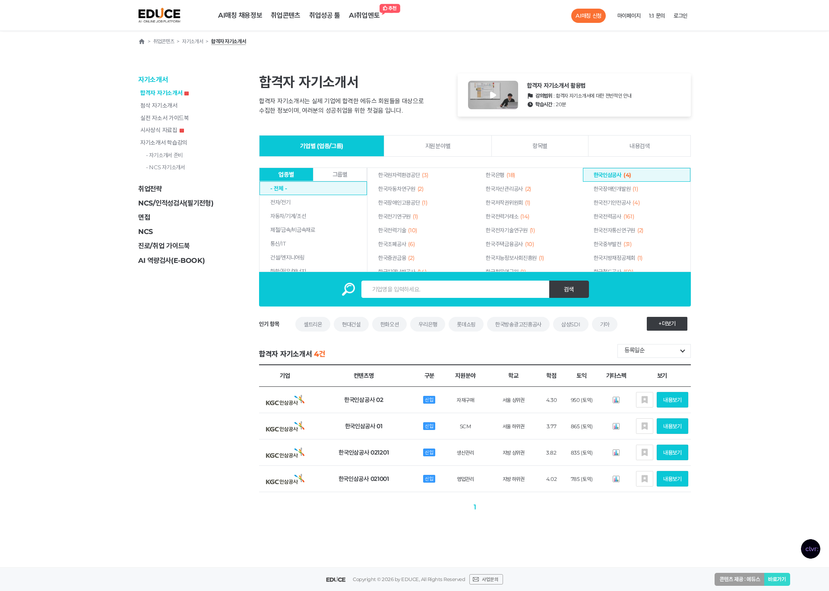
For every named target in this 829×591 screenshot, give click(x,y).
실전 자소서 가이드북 (164, 117)
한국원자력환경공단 (403, 174)
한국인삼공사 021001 (364, 479)
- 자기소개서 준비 (164, 155)
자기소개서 (153, 80)
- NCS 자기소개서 (165, 167)
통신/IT (278, 243)
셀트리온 (313, 324)
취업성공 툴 (324, 15)
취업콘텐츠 (286, 15)
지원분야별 (438, 146)
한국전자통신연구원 (618, 230)
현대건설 (351, 324)
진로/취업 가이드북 (164, 246)
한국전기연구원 (398, 216)
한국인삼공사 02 (363, 400)
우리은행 (427, 324)
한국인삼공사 (612, 174)
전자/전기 (280, 202)
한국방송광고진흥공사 (518, 324)
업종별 (286, 174)
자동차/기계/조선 (288, 215)
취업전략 (150, 189)
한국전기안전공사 (617, 202)
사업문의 (490, 579)
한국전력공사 (614, 216)
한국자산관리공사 (508, 188)
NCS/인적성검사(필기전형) (176, 203)
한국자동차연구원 (401, 188)
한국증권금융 (396, 257)
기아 (604, 324)
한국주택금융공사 (510, 243)
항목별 (539, 146)
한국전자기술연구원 (510, 230)
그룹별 (340, 174)
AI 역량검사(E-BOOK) (171, 260)
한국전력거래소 (507, 216)
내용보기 (672, 399)
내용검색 (640, 146)
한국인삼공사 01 (364, 426)
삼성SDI (570, 324)
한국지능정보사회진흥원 (515, 257)
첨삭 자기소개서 (158, 105)
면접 (144, 217)
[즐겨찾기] (644, 400)
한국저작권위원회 (508, 202)
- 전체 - (278, 188)
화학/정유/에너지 (288, 271)
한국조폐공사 (396, 243)
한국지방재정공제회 (618, 257)
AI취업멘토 (364, 15)
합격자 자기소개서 (161, 92)
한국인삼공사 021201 (364, 452)
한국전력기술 (397, 230)
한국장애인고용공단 (402, 202)
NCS (145, 232)
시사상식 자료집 (158, 129)
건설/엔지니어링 (287, 257)
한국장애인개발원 (616, 188)
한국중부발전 (613, 243)
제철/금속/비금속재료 (292, 229)
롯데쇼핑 (466, 324)
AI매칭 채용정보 (240, 15)
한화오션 (389, 324)
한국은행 (500, 174)
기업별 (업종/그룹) (321, 146)
